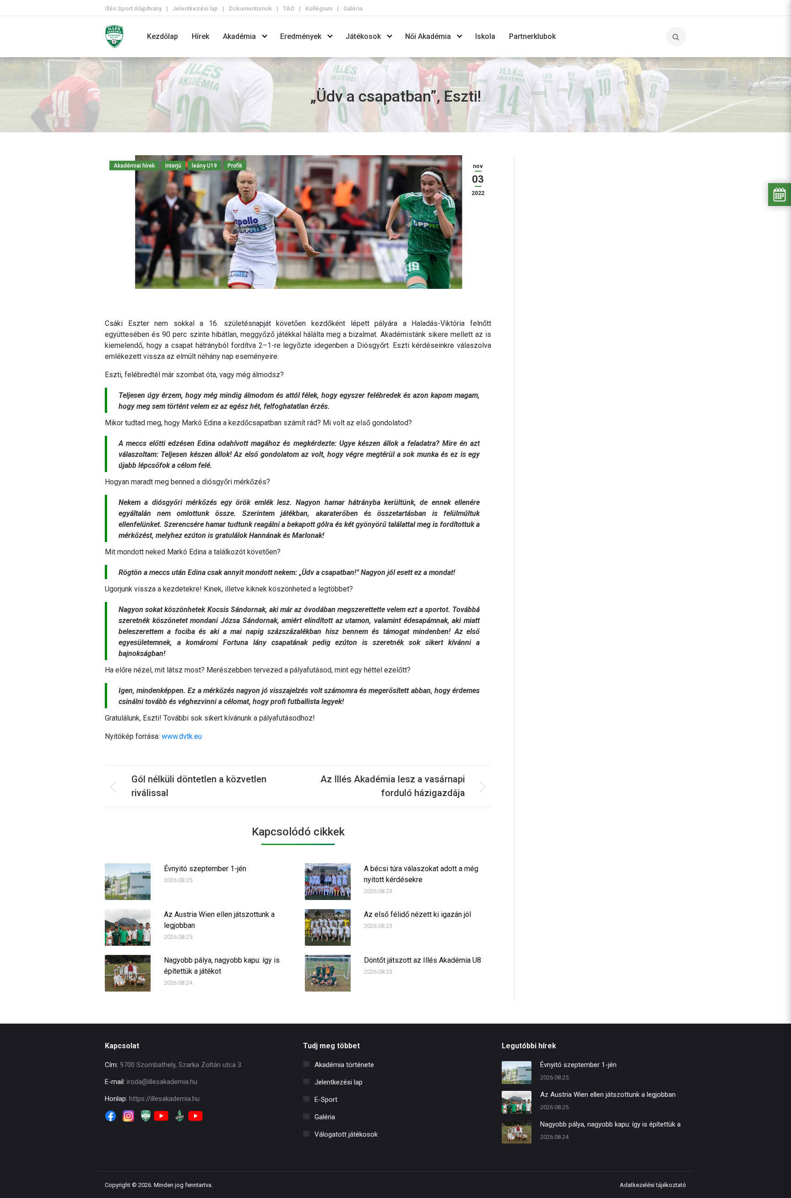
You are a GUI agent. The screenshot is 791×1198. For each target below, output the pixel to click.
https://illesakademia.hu (164, 1099)
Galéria (353, 8)
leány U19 (204, 166)
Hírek (200, 36)
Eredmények (300, 36)
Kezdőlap (162, 36)
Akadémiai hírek (134, 166)
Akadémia (239, 36)
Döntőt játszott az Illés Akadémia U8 (422, 960)
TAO (288, 8)
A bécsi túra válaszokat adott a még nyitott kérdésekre (421, 874)
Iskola (485, 36)
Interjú (173, 166)
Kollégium (318, 8)
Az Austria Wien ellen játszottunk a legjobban (219, 920)
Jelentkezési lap (195, 8)
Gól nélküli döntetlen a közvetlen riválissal (198, 786)
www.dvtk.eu (182, 736)
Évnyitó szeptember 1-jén (205, 868)
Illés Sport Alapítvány (133, 8)
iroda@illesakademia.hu (162, 1082)
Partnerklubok (532, 36)
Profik (235, 166)
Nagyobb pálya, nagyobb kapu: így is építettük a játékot (222, 966)
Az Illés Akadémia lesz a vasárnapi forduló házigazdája (392, 786)
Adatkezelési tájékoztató (653, 1185)
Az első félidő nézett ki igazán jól (417, 914)
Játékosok (363, 36)
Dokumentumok (250, 8)
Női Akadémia (428, 36)
